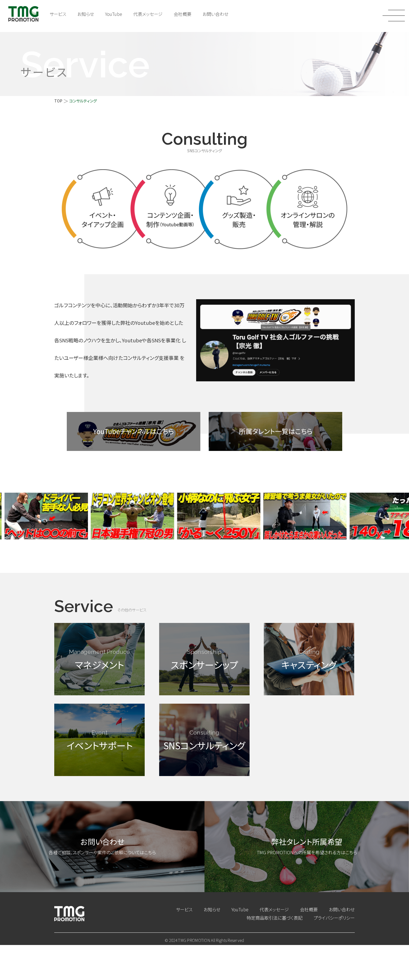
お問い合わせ (215, 14)
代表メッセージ (147, 14)
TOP (58, 101)
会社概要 (182, 14)
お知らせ (85, 14)
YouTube (113, 14)
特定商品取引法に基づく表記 (274, 917)
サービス (58, 14)
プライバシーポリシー (334, 917)
